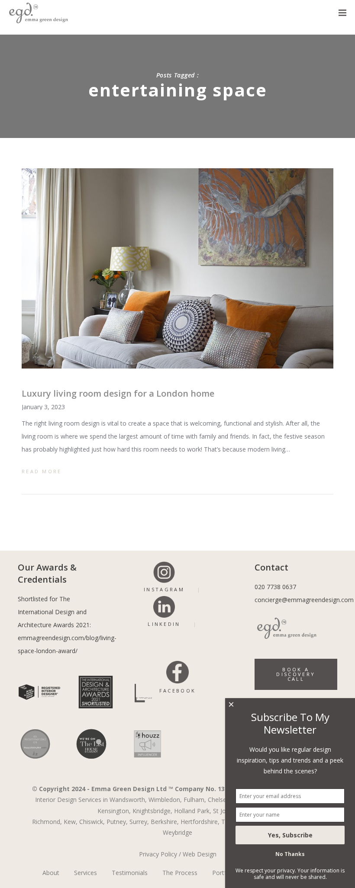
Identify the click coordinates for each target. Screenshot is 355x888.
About (50, 873)
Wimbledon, (165, 799)
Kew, (70, 821)
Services (85, 873)
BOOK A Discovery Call (295, 674)
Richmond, (47, 821)
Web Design (199, 854)
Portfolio (224, 873)
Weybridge (177, 832)
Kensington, (114, 811)
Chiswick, (92, 821)
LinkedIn (164, 624)
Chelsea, (220, 799)
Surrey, (139, 821)
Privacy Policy (158, 854)
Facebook (177, 690)
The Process (179, 873)
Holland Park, (192, 811)
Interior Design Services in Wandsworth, (91, 799)
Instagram (164, 589)
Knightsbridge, (152, 811)
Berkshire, (165, 821)
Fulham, (195, 799)
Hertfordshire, (200, 821)
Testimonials (130, 873)
